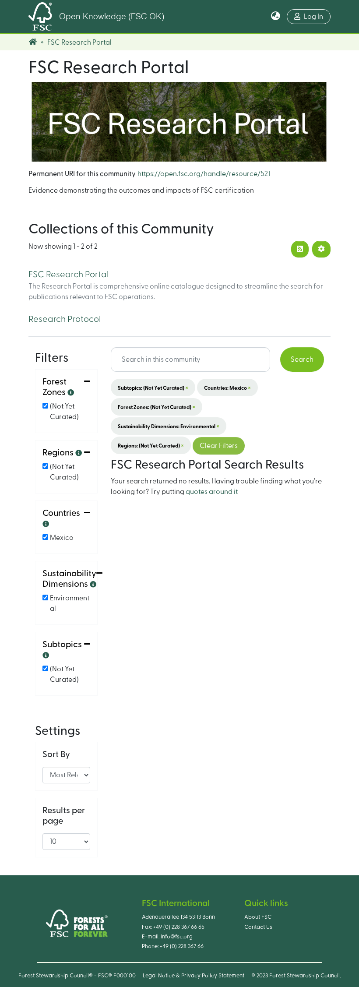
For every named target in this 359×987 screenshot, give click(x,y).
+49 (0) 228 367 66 (182, 946)
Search (302, 359)
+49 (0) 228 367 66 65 (178, 927)
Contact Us (258, 927)
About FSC (257, 917)
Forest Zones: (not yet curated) (156, 406)
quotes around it (212, 491)
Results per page (63, 815)
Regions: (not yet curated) (151, 445)
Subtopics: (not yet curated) (153, 387)
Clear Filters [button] (219, 445)
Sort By (56, 754)
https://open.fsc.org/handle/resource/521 (203, 173)
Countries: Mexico (227, 387)
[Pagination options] (321, 249)
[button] (275, 16)
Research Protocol (64, 319)
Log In (313, 16)
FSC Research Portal (68, 274)
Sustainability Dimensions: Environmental (168, 426)
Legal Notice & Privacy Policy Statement (193, 975)
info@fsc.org (177, 936)
